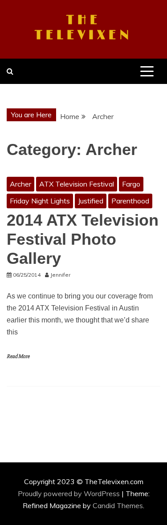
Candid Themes (118, 505)
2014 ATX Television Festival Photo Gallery (83, 239)
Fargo (131, 183)
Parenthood (130, 200)
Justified (90, 200)
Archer (20, 183)
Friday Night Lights (40, 200)
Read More (18, 356)
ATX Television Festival (76, 183)
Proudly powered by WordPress (70, 493)
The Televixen (83, 28)
